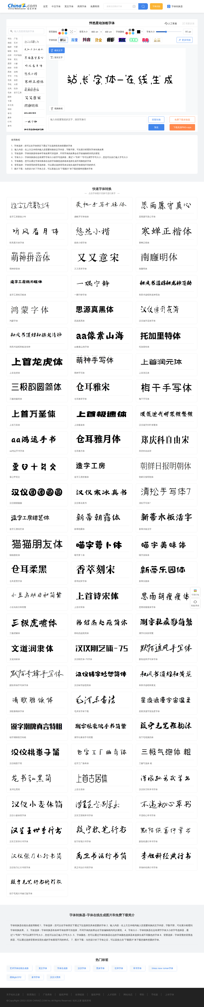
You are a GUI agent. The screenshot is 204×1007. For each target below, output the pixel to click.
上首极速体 (79, 425)
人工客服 (172, 23)
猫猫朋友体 (15, 555)
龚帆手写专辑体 (81, 216)
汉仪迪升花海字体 (147, 320)
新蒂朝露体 (79, 529)
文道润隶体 (15, 659)
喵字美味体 (144, 555)
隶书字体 (36, 977)
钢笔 (9, 51)
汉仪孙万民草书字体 (148, 789)
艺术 (16, 43)
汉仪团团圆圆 (16, 503)
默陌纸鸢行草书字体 (148, 841)
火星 (16, 84)
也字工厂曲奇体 (81, 763)
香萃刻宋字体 (80, 581)
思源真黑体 (79, 320)
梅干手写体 (144, 399)
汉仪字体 (82, 968)
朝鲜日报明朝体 (146, 477)
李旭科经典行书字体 (148, 867)
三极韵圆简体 (16, 399)
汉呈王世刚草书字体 (83, 815)
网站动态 (128, 994)
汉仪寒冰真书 (80, 503)
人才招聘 (111, 994)
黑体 (9, 72)
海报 (9, 43)
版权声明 (63, 994)
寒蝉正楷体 (144, 242)
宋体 (9, 59)
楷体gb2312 (15, 977)
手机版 (154, 994)
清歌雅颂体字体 (17, 711)
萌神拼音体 (15, 268)
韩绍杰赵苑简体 (81, 633)
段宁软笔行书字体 (82, 841)
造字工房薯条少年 (18, 216)
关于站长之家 (13, 994)
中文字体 (56, 6)
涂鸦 (16, 72)
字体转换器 (177, 6)
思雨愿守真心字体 (147, 216)
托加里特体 (144, 346)
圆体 (9, 97)
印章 (16, 68)
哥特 (9, 109)
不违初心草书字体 (147, 815)
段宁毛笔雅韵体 (146, 737)
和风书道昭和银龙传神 (20, 346)
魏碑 (9, 47)
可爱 (16, 47)
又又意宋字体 (80, 268)
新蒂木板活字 (145, 529)
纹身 (16, 88)
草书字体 (137, 968)
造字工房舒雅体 (81, 477)
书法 (9, 39)
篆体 (9, 118)
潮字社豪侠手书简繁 (83, 737)
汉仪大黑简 (55, 977)
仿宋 (9, 55)
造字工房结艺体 (17, 529)
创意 (16, 80)
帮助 (142, 994)
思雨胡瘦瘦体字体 (147, 607)
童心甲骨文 (15, 477)
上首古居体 (79, 789)
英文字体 (69, 6)
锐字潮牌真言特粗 (18, 737)
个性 (16, 76)
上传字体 (169, 994)
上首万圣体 (15, 425)
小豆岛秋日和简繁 (18, 607)
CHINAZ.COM (40, 1000)
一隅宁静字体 (80, 294)
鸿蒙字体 (14, 320)
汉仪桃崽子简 (16, 763)
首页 (45, 6)
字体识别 (156, 6)
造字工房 (18, 93)
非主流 (10, 105)
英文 (16, 59)
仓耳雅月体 (79, 451)
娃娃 (9, 68)
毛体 (9, 93)
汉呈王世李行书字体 (19, 841)
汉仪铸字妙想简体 (82, 685)
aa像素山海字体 (81, 346)
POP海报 (18, 55)
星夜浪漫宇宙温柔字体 (149, 711)
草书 (9, 113)
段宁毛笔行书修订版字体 (21, 893)
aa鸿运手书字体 (17, 451)
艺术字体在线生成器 (19, 968)
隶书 (9, 126)
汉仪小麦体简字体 (18, 815)
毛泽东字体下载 (81, 711)
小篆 (16, 64)
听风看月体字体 (17, 242)
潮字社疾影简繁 (146, 633)
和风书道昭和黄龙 (147, 685)
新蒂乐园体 (144, 581)
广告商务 (47, 994)
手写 (9, 76)
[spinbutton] (188, 31)
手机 (9, 84)
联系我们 (31, 994)
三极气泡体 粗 (145, 763)
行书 (9, 122)
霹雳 (9, 64)
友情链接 (79, 994)
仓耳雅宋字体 (80, 399)
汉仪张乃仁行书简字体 (20, 867)
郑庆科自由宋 (145, 451)
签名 (16, 51)
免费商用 (94, 6)
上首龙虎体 (15, 372)
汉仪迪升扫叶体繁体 (148, 425)
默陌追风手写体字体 (148, 659)
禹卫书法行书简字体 (83, 867)
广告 (16, 39)
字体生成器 (62, 968)
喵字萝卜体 (79, 555)
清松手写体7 (144, 503)
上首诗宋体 (79, 607)
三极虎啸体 (15, 633)
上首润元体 (144, 372)
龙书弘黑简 (15, 789)
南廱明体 (143, 268)
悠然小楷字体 (80, 242)
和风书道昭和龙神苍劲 (149, 294)
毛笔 (9, 80)
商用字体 (81, 6)
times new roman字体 (162, 968)
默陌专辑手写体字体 (19, 685)
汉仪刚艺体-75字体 (83, 659)
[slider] (174, 31)
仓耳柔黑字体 (16, 581)
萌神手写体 (79, 372)
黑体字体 (100, 968)
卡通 (9, 101)
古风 (9, 88)
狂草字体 (119, 968)
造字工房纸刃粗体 (18, 294)
